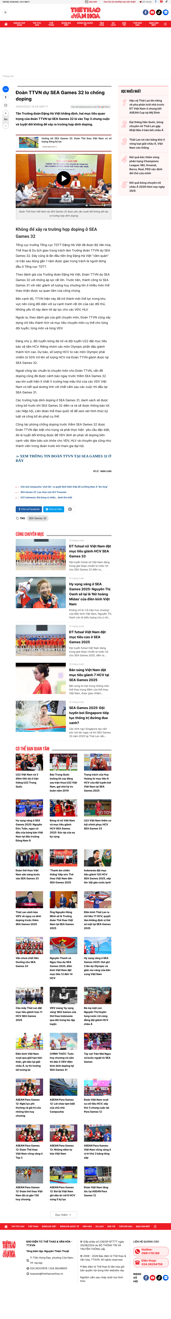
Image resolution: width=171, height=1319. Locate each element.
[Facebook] (155, 2)
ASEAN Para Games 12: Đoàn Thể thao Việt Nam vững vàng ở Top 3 (29, 1151)
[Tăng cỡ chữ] (5, 113)
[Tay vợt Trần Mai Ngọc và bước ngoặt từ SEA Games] (97, 1041)
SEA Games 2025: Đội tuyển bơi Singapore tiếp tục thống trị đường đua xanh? (89, 715)
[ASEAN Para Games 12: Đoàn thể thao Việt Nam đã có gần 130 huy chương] (29, 1175)
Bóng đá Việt (66, 24)
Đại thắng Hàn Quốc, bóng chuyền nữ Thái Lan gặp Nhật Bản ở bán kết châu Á (146, 126)
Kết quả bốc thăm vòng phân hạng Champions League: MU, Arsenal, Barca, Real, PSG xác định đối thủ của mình (145, 165)
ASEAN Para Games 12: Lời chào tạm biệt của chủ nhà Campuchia (62, 1105)
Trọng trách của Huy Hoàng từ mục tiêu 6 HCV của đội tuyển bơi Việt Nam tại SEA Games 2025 (97, 782)
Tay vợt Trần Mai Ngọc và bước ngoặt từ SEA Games (97, 1057)
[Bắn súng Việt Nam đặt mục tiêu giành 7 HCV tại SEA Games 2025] (41, 678)
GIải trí (124, 24)
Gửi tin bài (147, 2)
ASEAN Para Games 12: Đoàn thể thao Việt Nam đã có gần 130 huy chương (29, 1193)
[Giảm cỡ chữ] (5, 125)
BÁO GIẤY (93, 2)
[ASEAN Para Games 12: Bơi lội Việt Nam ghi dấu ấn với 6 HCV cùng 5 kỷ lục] (63, 1175)
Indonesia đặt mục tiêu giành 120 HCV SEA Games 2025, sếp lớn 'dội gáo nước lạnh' (97, 876)
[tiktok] (159, 12)
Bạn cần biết (153, 24)
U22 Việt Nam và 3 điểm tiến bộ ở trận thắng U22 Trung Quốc (27, 780)
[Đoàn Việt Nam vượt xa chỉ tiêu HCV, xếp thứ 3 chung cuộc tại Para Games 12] (97, 1087)
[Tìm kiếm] (5, 12)
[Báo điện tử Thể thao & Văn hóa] (86, 12)
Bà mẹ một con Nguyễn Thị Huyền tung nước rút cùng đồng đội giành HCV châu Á (96, 1016)
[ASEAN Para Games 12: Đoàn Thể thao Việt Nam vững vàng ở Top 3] (29, 1133)
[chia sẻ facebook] (6, 97)
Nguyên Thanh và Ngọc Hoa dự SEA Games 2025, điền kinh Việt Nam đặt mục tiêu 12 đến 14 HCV (61, 968)
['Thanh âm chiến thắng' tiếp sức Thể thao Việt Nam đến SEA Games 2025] (63, 857)
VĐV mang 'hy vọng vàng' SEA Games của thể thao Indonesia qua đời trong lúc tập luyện (63, 1016)
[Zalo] (165, 12)
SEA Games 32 (37, 518)
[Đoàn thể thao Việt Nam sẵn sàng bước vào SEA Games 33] (29, 857)
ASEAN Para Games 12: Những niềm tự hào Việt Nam (62, 1149)
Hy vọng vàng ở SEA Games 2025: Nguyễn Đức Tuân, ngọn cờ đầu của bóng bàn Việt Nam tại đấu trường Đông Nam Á (29, 830)
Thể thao (51, 24)
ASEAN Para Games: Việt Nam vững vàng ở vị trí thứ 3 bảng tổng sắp (97, 1151)
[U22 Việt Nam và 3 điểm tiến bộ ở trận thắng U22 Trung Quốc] (29, 762)
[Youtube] (161, 2)
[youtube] (152, 12)
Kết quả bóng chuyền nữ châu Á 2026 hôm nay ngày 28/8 (147, 186)
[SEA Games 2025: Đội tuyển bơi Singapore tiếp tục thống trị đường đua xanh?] (41, 716)
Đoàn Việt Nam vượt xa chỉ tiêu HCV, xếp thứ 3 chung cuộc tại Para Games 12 (96, 1105)
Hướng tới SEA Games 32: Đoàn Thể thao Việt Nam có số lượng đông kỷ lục (77, 140)
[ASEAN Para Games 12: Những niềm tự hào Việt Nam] (63, 1133)
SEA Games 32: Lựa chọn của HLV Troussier (43, 492)
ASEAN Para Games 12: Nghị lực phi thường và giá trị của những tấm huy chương (28, 1107)
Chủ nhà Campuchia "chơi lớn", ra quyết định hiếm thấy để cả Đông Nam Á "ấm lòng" (64, 487)
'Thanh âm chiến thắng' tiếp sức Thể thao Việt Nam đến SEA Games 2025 (61, 876)
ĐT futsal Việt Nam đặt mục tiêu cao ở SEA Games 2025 (87, 637)
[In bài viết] (6, 105)
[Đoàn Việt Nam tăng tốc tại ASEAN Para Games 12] (97, 1175)
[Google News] (91, 108)
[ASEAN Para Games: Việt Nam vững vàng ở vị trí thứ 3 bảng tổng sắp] (97, 1133)
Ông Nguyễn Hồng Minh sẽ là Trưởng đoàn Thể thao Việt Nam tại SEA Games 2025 (62, 920)
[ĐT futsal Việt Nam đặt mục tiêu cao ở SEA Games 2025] (41, 640)
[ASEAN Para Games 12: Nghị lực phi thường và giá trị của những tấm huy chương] (29, 1087)
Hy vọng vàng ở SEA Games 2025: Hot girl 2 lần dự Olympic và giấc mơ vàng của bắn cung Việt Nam (97, 966)
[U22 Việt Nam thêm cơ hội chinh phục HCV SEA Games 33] (97, 808)
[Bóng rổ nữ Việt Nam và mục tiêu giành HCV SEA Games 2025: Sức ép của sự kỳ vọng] (63, 808)
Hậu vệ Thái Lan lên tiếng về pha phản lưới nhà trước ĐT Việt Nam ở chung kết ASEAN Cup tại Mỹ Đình (146, 106)
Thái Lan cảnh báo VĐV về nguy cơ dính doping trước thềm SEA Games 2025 (28, 918)
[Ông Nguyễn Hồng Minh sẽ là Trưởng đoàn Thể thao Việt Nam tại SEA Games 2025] (63, 899)
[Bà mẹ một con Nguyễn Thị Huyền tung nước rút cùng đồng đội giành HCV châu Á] (97, 995)
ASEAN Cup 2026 (19, 24)
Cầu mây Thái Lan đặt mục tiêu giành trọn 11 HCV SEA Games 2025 (29, 1014)
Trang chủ (8, 76)
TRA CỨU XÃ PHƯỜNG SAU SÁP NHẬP (120, 2)
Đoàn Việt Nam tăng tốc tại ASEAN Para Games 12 (96, 1191)
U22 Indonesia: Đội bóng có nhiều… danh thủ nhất (46, 497)
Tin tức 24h (37, 24)
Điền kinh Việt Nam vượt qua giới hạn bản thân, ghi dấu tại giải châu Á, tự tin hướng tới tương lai (29, 1061)
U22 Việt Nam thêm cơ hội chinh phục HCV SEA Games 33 (97, 824)
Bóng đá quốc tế (85, 24)
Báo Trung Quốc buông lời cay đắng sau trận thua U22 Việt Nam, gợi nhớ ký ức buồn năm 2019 (63, 782)
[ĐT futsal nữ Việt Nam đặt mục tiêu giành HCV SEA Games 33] (41, 554)
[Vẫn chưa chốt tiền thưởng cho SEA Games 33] (29, 945)
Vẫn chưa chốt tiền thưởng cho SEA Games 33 (27, 962)
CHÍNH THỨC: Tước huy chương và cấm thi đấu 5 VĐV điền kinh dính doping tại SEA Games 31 (62, 1061)
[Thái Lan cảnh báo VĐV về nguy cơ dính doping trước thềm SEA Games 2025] (29, 899)
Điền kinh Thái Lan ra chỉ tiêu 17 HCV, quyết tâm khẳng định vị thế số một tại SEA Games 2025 (97, 920)
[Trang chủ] (6, 24)
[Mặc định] (6, 119)
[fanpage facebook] (145, 12)
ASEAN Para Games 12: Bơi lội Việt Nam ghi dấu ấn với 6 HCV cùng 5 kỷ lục (62, 1193)
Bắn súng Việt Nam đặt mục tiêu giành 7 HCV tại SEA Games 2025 (89, 675)
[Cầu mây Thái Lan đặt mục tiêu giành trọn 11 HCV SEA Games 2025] (29, 995)
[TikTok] (167, 2)
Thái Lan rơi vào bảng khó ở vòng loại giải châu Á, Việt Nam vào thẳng (147, 143)
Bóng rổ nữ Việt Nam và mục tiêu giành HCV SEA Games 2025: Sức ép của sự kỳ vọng (62, 828)
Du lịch (113, 24)
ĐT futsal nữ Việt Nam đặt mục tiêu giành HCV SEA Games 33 (90, 551)
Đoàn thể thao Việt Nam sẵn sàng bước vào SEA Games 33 (28, 874)
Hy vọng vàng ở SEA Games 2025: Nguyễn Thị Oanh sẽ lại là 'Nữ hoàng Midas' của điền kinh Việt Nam (89, 594)
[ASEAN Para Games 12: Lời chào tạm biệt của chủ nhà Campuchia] (63, 1087)
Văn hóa (102, 24)
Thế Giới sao (137, 24)
